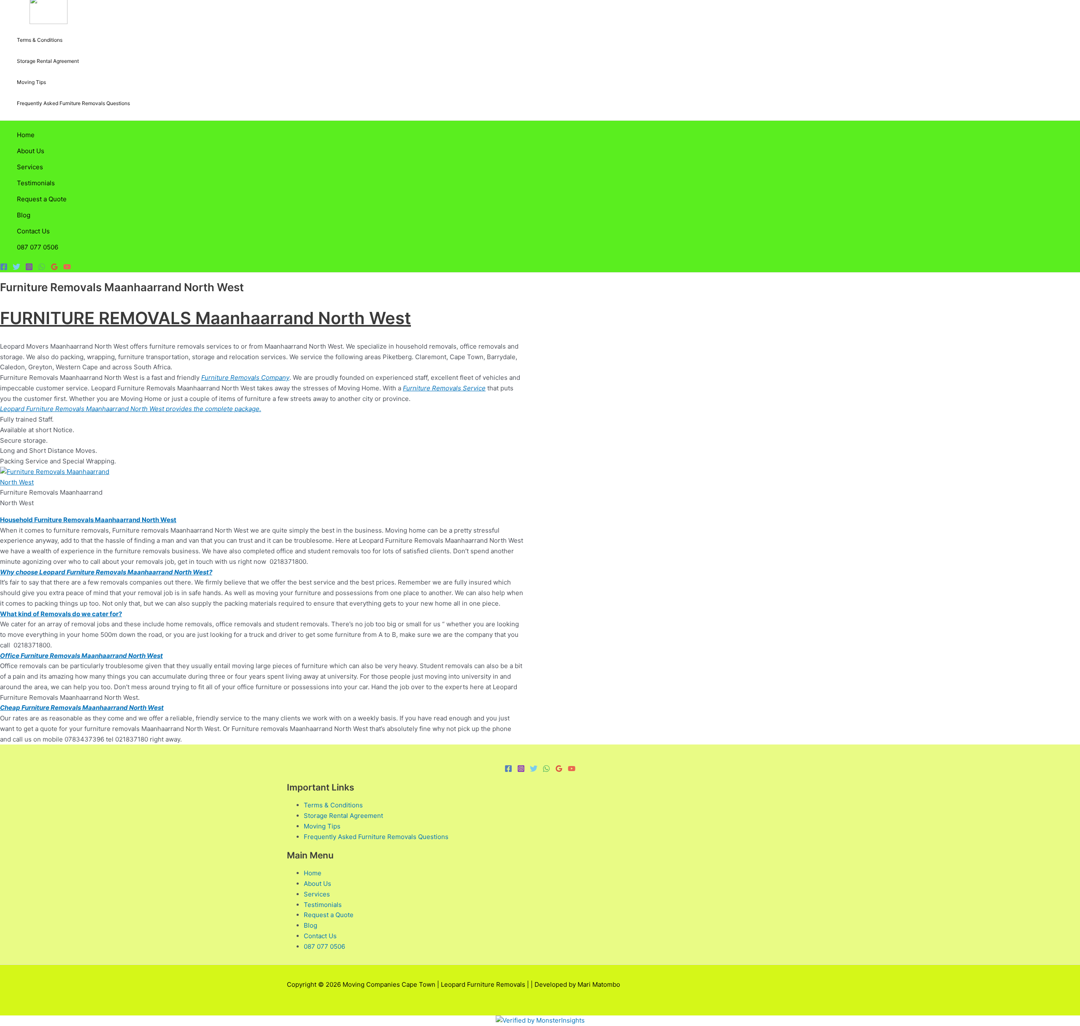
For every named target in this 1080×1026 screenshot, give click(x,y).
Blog (23, 215)
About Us (30, 151)
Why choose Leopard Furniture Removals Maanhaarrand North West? (106, 572)
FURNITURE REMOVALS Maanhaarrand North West (205, 318)
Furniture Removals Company (245, 378)
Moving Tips (31, 82)
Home (26, 135)
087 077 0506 (37, 247)
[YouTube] (67, 268)
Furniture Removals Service (444, 388)
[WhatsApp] (42, 268)
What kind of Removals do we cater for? (61, 614)
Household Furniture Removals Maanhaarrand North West (88, 520)
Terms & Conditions (39, 40)
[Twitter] (16, 268)
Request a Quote (42, 199)
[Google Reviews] (54, 268)
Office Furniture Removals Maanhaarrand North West (81, 656)
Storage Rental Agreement (48, 61)
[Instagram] (29, 268)
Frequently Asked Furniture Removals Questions (73, 103)
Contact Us (33, 231)
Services (30, 167)
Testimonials (36, 183)
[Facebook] (4, 268)
